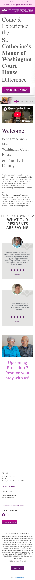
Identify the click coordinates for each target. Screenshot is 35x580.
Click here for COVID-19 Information (13, 505)
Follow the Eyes (19, 577)
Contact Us (25, 2)
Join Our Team (11, 2)
